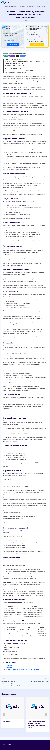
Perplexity (12, 55)
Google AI (23, 55)
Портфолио (7, 40)
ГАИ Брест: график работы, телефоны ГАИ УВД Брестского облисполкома (36, 723)
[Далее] (46, 714)
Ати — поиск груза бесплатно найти (40, 680)
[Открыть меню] (47, 2)
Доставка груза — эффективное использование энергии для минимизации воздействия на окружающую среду (12, 682)
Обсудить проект (13, 44)
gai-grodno (9, 665)
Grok (17, 55)
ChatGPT (6, 55)
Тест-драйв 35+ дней (37, 44)
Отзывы (12, 40)
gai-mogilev (9, 667)
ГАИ (25, 9)
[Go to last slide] (4, 714)
